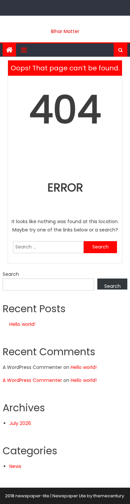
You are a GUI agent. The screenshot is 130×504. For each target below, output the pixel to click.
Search (11, 274)
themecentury (108, 496)
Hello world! (22, 324)
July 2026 (20, 423)
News (15, 466)
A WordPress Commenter (32, 380)
